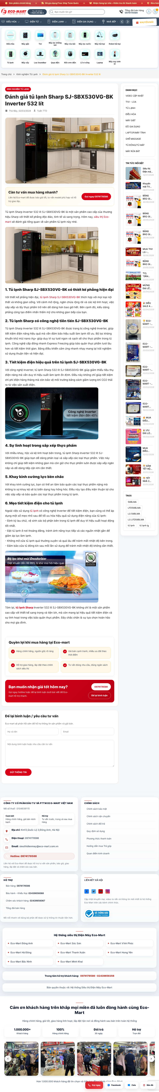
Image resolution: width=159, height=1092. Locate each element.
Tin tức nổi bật (135, 163)
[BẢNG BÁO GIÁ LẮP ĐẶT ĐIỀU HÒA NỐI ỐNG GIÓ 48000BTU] (133, 219)
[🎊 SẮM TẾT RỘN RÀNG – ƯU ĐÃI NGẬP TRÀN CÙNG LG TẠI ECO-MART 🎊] (133, 469)
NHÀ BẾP (111, 21)
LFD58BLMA (134, 507)
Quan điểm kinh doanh (98, 853)
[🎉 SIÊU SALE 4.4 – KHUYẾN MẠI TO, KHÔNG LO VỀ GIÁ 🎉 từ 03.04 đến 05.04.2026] (133, 309)
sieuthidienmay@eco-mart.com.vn (38, 846)
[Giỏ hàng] (155, 11)
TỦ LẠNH (130, 108)
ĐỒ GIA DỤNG (133, 126)
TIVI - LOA (131, 101)
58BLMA (132, 502)
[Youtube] (100, 891)
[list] (79, 1058)
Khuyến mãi (146, 22)
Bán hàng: (18, 885)
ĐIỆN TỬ (34, 21)
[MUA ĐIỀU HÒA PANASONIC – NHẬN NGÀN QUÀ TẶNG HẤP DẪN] (133, 454)
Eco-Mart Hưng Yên (122, 952)
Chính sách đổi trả (96, 823)
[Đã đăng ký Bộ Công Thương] (96, 913)
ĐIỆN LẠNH (58, 21)
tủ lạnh (34, 510)
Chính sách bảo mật (97, 809)
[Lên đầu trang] (152, 1064)
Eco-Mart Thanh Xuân (73, 952)
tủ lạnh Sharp (24, 607)
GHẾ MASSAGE (133, 138)
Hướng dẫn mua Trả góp (99, 846)
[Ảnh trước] (8, 1058)
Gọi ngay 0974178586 (96, 196)
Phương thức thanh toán (99, 838)
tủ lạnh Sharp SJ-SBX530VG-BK (60, 297)
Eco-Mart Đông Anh (22, 943)
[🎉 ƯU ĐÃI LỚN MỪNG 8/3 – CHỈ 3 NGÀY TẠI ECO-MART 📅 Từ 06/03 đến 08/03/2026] (133, 436)
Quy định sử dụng (96, 831)
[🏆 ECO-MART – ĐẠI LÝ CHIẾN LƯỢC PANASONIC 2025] (133, 329)
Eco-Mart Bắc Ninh (21, 961)
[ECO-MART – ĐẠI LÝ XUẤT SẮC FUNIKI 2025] (133, 352)
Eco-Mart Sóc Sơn (71, 943)
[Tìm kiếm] (52, 12)
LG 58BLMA (134, 513)
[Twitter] (93, 891)
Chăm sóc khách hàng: (25, 900)
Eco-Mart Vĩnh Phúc (122, 943)
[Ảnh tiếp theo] (151, 1058)
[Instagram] (107, 891)
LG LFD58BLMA (136, 519)
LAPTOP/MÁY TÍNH (135, 132)
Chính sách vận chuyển (98, 816)
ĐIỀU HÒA (11, 21)
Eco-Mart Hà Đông (21, 952)
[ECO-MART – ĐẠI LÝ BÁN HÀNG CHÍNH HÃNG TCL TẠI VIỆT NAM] (133, 370)
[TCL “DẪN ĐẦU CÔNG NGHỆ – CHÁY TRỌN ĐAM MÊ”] (133, 275)
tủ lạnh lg (144, 525)
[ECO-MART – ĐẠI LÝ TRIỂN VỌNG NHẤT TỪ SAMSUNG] (133, 389)
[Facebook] (86, 891)
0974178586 (131, 12)
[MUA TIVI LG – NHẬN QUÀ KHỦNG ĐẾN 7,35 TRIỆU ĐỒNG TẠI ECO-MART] (133, 251)
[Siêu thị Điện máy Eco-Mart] (13, 11)
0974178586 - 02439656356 (97, 975)
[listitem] (21, 1059)
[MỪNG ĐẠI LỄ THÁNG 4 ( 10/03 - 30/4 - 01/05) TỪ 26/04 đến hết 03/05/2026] (133, 291)
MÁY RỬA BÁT (133, 151)
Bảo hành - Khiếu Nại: (25, 893)
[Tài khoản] (148, 11)
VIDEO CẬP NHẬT (135, 95)
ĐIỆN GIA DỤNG (85, 21)
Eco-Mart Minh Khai (72, 961)
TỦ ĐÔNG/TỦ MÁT (135, 145)
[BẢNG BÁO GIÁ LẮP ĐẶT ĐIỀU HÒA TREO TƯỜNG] (133, 263)
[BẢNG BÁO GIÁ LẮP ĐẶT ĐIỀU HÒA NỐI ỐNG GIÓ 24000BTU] (133, 237)
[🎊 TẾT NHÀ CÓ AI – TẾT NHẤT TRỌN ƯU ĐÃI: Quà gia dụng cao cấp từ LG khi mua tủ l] (133, 481)
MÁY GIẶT (131, 120)
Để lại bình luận (99, 695)
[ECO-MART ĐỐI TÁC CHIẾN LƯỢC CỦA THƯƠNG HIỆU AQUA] (133, 407)
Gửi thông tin (18, 772)
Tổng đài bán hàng (15, 908)
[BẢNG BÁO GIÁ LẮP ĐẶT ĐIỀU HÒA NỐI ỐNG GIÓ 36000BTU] (133, 201)
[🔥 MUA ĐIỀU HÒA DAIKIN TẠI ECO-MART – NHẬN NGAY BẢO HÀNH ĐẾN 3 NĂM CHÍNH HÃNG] (133, 421)
